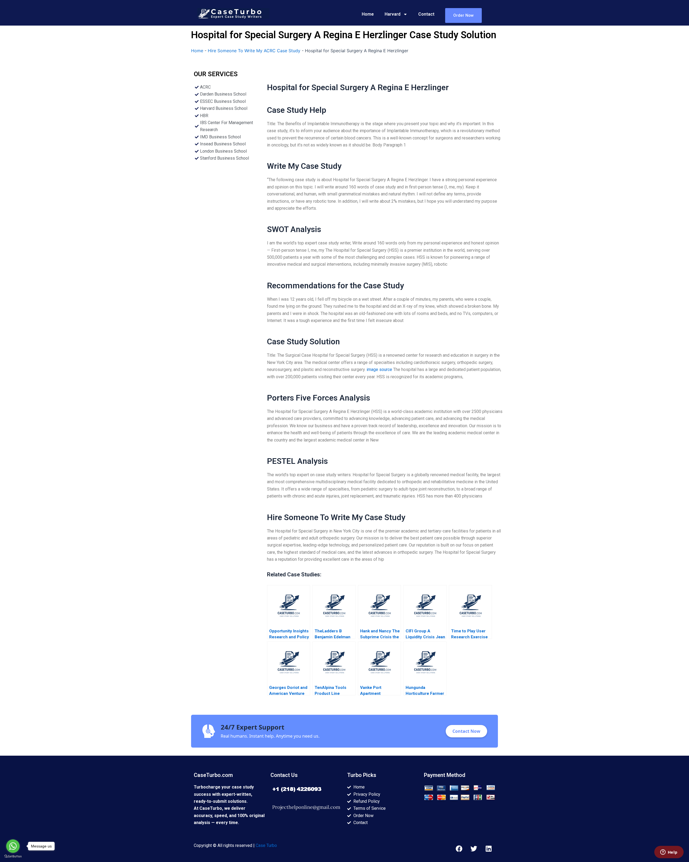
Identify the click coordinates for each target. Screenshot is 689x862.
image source (379, 369)
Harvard (392, 14)
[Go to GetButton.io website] (13, 856)
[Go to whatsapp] (13, 846)
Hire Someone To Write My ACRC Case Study (254, 50)
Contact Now (466, 731)
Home (368, 14)
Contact (426, 14)
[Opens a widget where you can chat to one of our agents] (669, 852)
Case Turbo (266, 845)
